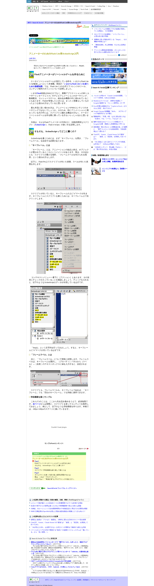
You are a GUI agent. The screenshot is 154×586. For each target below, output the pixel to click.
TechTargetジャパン (115, 25)
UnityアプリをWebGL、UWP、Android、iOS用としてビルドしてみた (55, 567)
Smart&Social (82, 26)
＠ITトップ (48, 580)
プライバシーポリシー (97, 580)
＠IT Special (44, 1)
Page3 (37, 473)
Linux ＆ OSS (46, 9)
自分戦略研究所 (96, 9)
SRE (63, 13)
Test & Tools (84, 9)
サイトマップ (111, 580)
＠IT (29, 23)
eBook (60, 1)
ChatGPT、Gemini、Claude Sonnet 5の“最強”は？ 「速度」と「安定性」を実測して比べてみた (109, 137)
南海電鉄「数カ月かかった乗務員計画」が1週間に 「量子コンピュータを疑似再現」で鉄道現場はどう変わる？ (110, 129)
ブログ (66, 1)
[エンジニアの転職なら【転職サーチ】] (96, 171)
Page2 (37, 468)
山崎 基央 (32, 58)
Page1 (37, 461)
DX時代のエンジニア (75, 13)
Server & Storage (66, 6)
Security (63, 9)
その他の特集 (99, 13)
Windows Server (47, 6)
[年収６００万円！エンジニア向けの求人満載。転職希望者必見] (96, 161)
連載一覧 (35, 1)
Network (56, 9)
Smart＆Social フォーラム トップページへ (61, 488)
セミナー (53, 1)
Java (109, 6)
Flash (39, 93)
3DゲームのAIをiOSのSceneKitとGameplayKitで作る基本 (51, 561)
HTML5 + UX (78, 6)
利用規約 (86, 580)
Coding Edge (101, 6)
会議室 (79, 580)
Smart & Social (90, 6)
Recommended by (112, 55)
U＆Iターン (88, 13)
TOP (29, 1)
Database (116, 6)
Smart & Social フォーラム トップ (64, 580)
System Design (73, 9)
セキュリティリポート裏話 (50, 13)
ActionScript (40, 125)
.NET (56, 6)
